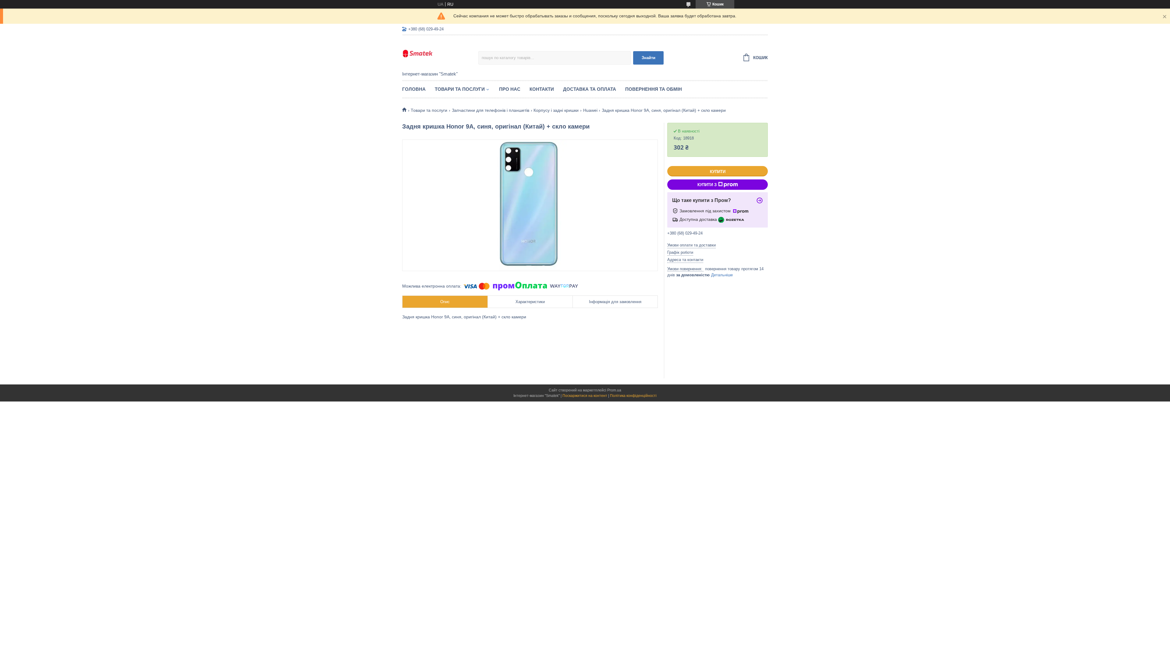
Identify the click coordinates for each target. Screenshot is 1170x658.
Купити (717, 171)
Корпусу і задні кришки (556, 110)
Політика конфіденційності (633, 396)
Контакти (542, 89)
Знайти (648, 57)
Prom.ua (614, 390)
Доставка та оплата (589, 89)
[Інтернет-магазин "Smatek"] (440, 53)
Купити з (707, 184)
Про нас (509, 89)
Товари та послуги (460, 89)
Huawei (590, 110)
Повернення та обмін (653, 89)
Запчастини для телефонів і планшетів (490, 110)
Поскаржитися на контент (584, 396)
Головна (414, 89)
